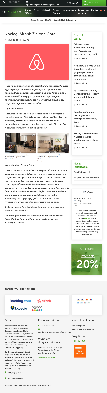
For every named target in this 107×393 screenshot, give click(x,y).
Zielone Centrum (57, 11)
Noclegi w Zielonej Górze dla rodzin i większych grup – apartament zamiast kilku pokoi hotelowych (87, 72)
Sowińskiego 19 (82, 172)
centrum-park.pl (44, 385)
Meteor (87, 218)
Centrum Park (20, 210)
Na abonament (69, 10)
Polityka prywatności (16, 373)
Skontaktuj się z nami (16, 215)
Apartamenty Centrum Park (16, 325)
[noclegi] (77, 201)
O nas (36, 10)
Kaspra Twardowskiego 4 (86, 177)
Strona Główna (28, 11)
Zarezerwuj (91, 3)
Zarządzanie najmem (84, 11)
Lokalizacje (46, 10)
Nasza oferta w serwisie (83, 198)
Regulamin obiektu (14, 378)
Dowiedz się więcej (46, 357)
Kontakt (95, 10)
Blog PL (48, 20)
